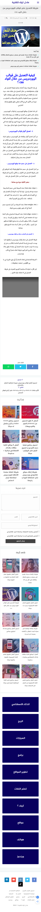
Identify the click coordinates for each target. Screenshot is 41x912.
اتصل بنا (18, 894)
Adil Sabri (32, 18)
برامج (18, 897)
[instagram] (20, 880)
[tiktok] (20, 884)
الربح (23, 897)
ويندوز (10, 900)
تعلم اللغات (30, 900)
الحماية (11, 894)
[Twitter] (27, 880)
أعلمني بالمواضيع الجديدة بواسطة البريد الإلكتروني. (22, 536)
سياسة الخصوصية (29, 894)
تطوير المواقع (9, 897)
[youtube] (13, 880)
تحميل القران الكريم (28, 891)
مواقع (16, 900)
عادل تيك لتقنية (20, 2)
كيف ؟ (23, 900)
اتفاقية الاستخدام (14, 891)
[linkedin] (7, 880)
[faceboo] (34, 880)
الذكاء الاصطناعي (33, 897)
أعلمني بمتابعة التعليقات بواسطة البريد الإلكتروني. (22, 532)
